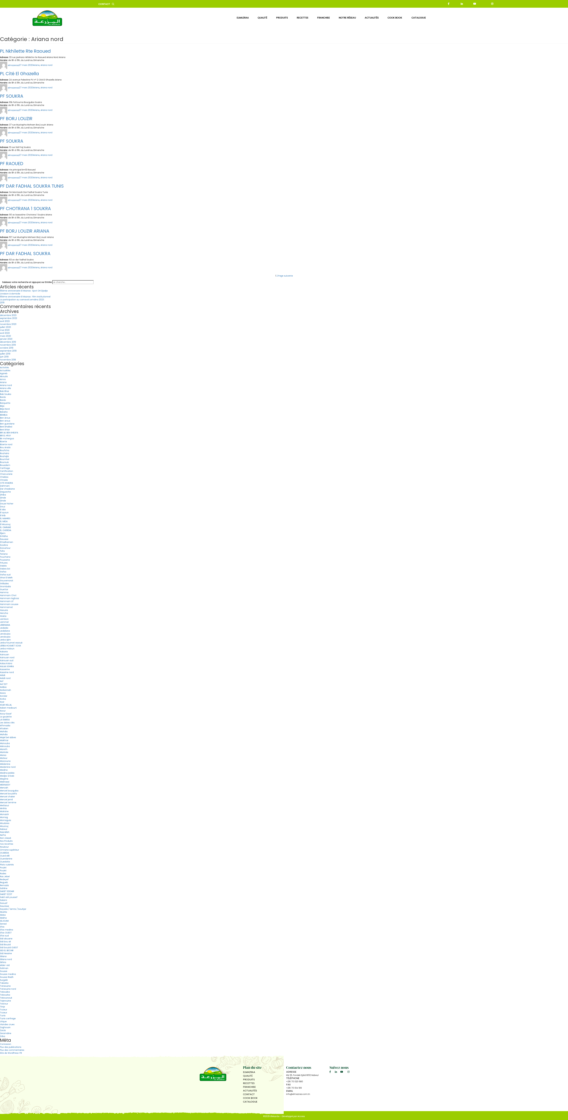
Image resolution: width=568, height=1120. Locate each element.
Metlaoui (4, 805)
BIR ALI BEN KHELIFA (9, 432)
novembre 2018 (8, 359)
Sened (3, 923)
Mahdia (4, 731)
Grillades (4, 583)
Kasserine (5, 669)
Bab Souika (5, 394)
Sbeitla (3, 911)
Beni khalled (6, 426)
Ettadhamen (6, 542)
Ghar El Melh (6, 577)
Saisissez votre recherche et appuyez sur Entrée (27, 282)
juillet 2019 (5, 353)
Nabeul (3, 829)
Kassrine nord (7, 672)
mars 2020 (5, 336)
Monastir (4, 814)
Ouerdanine (6, 858)
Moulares (4, 823)
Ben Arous (5, 417)
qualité (262, 17)
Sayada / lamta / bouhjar (13, 909)
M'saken (4, 728)
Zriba (2, 1036)
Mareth (3, 749)
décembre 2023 (8, 315)
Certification (6, 471)
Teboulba (5, 991)
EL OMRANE (5, 527)
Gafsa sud (5, 574)
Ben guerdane (7, 423)
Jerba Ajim (5, 639)
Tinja (2, 1006)
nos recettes (6, 843)
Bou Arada (5, 447)
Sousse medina (8, 974)
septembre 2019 (8, 350)
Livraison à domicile (10, 293)
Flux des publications (10, 1047)
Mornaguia (5, 820)
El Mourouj (5, 524)
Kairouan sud (6, 660)
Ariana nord (46, 65)
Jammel (4, 622)
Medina (4, 769)
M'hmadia (5, 725)
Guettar (4, 589)
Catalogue (419, 17)
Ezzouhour (5, 548)
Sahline (3, 888)
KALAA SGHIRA (7, 666)
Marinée (4, 752)
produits (282, 17)
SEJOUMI (4, 920)
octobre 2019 (6, 347)
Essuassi (4, 539)
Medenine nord (8, 767)
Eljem (2, 533)
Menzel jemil (6, 799)
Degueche (5, 491)
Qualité (248, 1076)
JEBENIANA (5, 624)
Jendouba (5, 633)
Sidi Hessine (6, 953)
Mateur (3, 758)
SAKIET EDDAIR (7, 891)
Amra (3, 379)
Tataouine (5, 985)
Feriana (4, 553)
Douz (2, 506)
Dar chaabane (7, 488)
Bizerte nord (6, 444)
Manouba (5, 743)
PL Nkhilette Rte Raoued (25, 51)
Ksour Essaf (6, 713)
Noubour (4, 846)
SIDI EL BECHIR (6, 950)
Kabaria (4, 651)
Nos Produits (6, 840)
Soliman (4, 968)
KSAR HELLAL (6, 704)
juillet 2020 (5, 327)
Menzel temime (8, 802)
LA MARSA (5, 719)
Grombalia (5, 586)
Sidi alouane (6, 938)
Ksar (2, 701)
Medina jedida (7, 772)
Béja (2, 406)
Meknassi (4, 781)
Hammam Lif (6, 601)
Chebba (4, 477)
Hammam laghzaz (9, 598)
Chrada (4, 479)
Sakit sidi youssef (8, 897)
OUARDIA (4, 852)
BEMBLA (3, 414)
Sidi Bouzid (5, 944)
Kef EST (4, 684)
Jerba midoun (7, 648)
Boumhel (4, 459)
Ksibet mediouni (8, 707)
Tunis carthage (8, 1018)
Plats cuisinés (7, 864)
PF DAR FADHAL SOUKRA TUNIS (32, 186)
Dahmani (4, 485)
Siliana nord (6, 959)
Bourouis (4, 462)
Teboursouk (6, 997)
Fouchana (5, 556)
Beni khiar (5, 429)
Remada (4, 885)
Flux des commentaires (12, 1050)
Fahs (2, 550)
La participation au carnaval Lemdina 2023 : (22, 299)
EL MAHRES (5, 518)
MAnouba (5, 746)
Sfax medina (6, 929)
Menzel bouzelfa (8, 793)
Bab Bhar (4, 391)
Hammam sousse (9, 604)
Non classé (5, 838)
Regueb (4, 882)
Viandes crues (7, 1024)
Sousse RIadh (6, 977)
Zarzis (3, 1030)
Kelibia (3, 687)
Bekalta (4, 411)
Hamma (4, 592)
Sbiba (3, 914)
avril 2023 (5, 321)
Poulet (3, 867)
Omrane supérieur (9, 849)
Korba (3, 698)
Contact (104, 4)
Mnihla (3, 808)
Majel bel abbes (8, 737)
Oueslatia (5, 861)
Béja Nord (5, 408)
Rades (3, 873)
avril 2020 (5, 333)
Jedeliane (5, 630)
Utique (3, 1021)
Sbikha (3, 917)
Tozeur (3, 1009)
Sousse (3, 971)
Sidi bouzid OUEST (9, 947)
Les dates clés (7, 722)
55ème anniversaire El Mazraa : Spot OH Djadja (24, 290)
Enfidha (4, 536)
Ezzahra (4, 545)
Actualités (5, 370)
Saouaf (3, 903)
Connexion (5, 1044)
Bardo (3, 397)
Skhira (3, 962)
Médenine (5, 764)
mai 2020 (5, 330)
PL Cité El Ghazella (19, 73)
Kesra (3, 693)
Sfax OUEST (6, 932)
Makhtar (4, 740)
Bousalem (5, 465)
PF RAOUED (11, 163)
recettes (302, 17)
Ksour (3, 710)
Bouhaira (4, 453)
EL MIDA (4, 521)
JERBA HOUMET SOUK (10, 645)
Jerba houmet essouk (11, 642)
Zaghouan (5, 1027)
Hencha (4, 613)
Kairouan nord (7, 657)
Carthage (5, 468)
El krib (3, 515)
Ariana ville (5, 388)
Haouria (4, 610)
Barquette (5, 403)
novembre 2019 (8, 344)
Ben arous (5, 420)
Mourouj (4, 826)
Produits (249, 1079)
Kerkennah (5, 690)
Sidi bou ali (5, 941)
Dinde (3, 497)
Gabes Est (5, 568)
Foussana (5, 559)
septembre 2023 (8, 318)
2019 (2, 302)
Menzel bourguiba (9, 790)
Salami (3, 900)
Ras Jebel (5, 876)
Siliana (3, 956)
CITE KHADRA (6, 482)
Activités (4, 367)
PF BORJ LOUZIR (16, 118)
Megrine (4, 778)
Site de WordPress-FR (11, 1052)
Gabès (3, 565)
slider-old (5, 965)
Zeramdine (5, 1033)
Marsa (3, 755)
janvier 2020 (6, 338)
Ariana (36, 65)
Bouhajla (4, 456)
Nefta (3, 835)
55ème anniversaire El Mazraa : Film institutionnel (25, 296)
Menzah (4, 787)
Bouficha (4, 450)
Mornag (4, 817)
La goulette (6, 716)
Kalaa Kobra (6, 663)
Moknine (4, 811)
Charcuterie (6, 474)
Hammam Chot (8, 595)
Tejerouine (5, 1000)
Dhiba (3, 494)
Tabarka (4, 983)
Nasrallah (4, 832)
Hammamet (6, 607)
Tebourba (5, 994)
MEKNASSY (5, 784)
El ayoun (4, 512)
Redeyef (4, 879)
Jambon (4, 619)
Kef (1, 681)
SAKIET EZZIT (6, 894)
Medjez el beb (7, 775)
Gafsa (3, 571)
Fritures (4, 562)
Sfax (2, 926)
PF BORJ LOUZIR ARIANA (24, 231)
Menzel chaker (7, 796)
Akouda (4, 376)
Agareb (3, 373)
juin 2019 (4, 356)
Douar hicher (6, 503)
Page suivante (285, 275)
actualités (372, 17)
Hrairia (3, 616)
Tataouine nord (8, 988)
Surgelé (4, 980)
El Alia (3, 509)
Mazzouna (5, 761)
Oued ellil (4, 855)
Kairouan (4, 654)
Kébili (2, 675)
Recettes (249, 1083)
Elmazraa (243, 17)
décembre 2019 (8, 341)
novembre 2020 (8, 324)
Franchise (323, 17)
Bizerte (3, 441)
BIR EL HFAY (5, 435)
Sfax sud (4, 935)
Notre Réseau (347, 17)
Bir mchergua (7, 438)
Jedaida (4, 627)
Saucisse (4, 906)
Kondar (3, 695)
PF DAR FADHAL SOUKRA (25, 253)
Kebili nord (5, 678)
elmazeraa (13, 65)
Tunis (2, 1015)
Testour (4, 1003)
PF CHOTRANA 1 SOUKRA (25, 208)
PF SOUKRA (11, 96)
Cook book (395, 17)
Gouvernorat (6, 580)
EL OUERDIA (5, 530)
